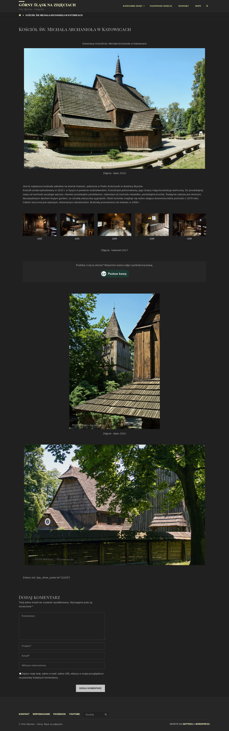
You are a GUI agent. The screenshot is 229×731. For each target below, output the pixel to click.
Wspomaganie (41, 714)
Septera (187, 724)
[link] (207, 6)
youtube (74, 714)
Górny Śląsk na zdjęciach (47, 5)
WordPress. (202, 724)
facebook (59, 714)
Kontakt (24, 714)
